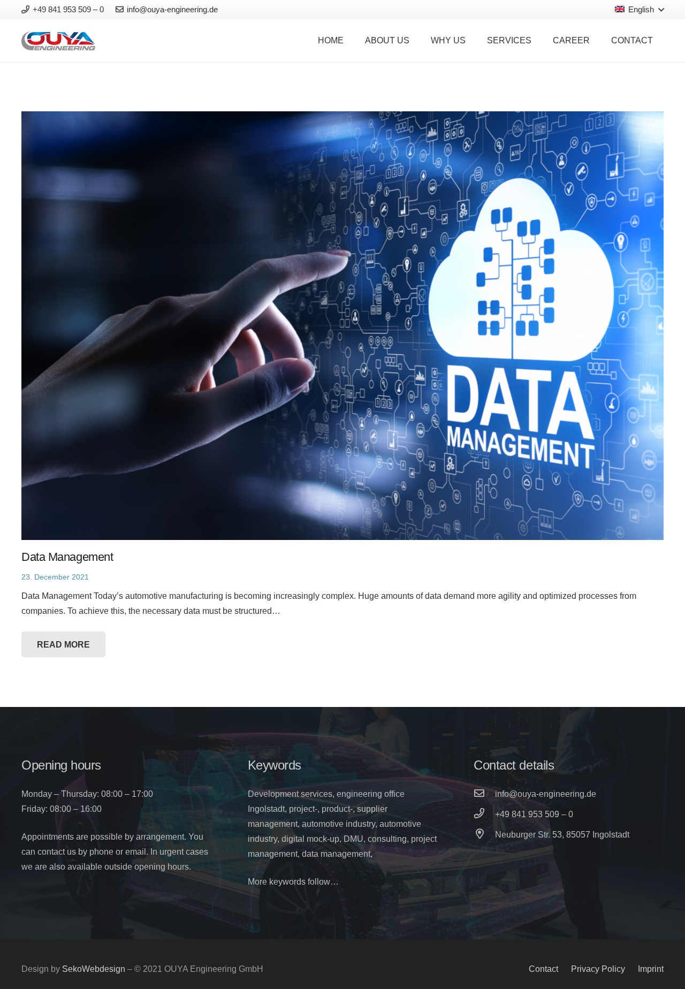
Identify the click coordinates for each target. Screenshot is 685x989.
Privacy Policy (598, 968)
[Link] (58, 41)
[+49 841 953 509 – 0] (484, 814)
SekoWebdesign (93, 968)
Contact (543, 968)
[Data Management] (342, 325)
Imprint (651, 968)
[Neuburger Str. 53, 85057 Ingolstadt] (484, 834)
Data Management (67, 557)
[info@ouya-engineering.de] (484, 794)
